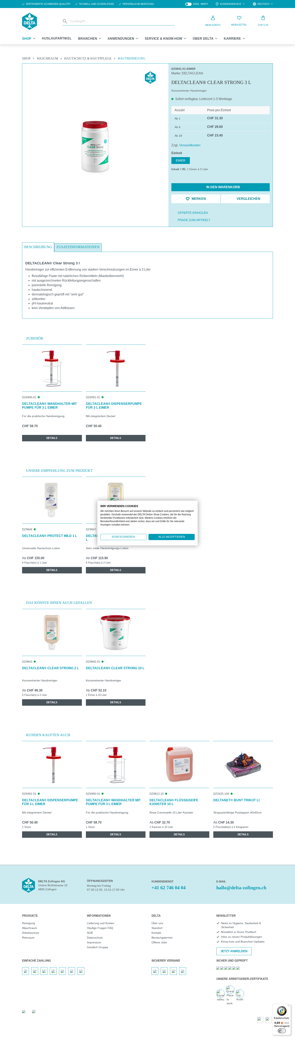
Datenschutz (95, 937)
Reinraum (28, 937)
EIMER (180, 160)
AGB (90, 932)
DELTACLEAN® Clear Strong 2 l (50, 668)
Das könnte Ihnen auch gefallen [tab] (59, 603)
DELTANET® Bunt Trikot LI (236, 800)
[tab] (38, 247)
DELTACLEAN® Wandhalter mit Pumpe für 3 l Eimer (49, 405)
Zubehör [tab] (34, 338)
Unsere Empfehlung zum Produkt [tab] (59, 471)
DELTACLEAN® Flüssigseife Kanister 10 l (174, 802)
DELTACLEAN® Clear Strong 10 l (115, 668)
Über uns (157, 923)
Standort (157, 928)
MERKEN (198, 198)
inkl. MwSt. (196, 4)
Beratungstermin (162, 937)
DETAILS (51, 438)
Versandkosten (189, 145)
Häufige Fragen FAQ (100, 928)
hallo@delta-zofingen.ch (241, 887)
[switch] (282, 1030)
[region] (95, 137)
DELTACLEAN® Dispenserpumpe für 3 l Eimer (114, 405)
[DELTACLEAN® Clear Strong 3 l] (95, 146)
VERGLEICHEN (248, 198)
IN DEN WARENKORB (222, 187)
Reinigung (28, 923)
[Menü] (288, 1006)
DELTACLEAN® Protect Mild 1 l (49, 536)
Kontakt (156, 932)
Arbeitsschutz (30, 932)
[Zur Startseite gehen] (29, 21)
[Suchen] (65, 21)
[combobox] (121, 21)
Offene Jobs (159, 942)
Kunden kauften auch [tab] (48, 735)
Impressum (94, 942)
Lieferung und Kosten (100, 923)
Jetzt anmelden (234, 951)
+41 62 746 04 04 (169, 887)
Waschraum (29, 928)
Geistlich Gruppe (97, 947)
